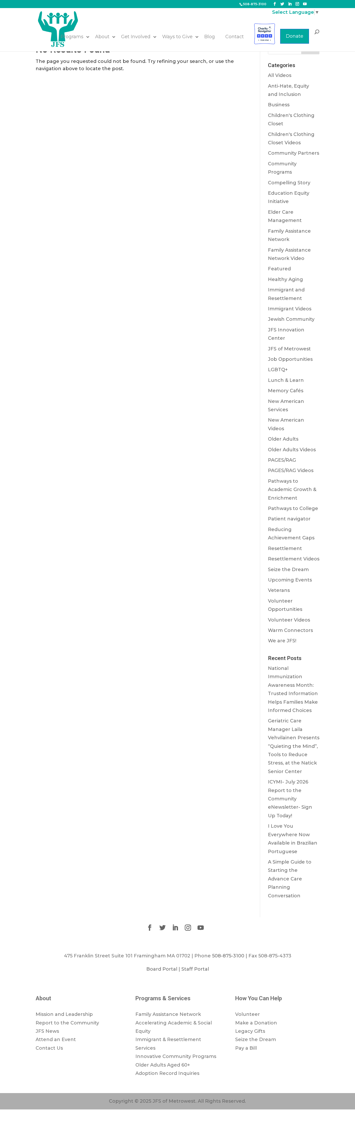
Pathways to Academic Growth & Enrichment (292, 489)
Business (279, 105)
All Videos (279, 75)
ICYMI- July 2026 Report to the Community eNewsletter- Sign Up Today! (290, 799)
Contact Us (49, 1048)
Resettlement (285, 548)
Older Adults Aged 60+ (162, 1065)
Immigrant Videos (289, 309)
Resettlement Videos (293, 559)
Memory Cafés (285, 391)
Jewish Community (291, 319)
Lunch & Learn (286, 380)
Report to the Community (67, 1023)
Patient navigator (289, 519)
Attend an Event (56, 1039)
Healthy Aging (285, 279)
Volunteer (247, 1014)
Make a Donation (256, 1023)
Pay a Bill (246, 1048)
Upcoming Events (290, 580)
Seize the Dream (288, 569)
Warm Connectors (290, 630)
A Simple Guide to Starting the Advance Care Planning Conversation (289, 879)
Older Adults (283, 439)
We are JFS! (282, 641)
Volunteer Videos (289, 620)
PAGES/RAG (282, 460)
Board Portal (161, 969)
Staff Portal (195, 969)
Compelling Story (289, 183)
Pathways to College (293, 508)
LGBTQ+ (278, 370)
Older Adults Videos (292, 450)
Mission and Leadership (64, 1014)
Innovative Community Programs (175, 1056)
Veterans (279, 590)
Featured (279, 269)
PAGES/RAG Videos (290, 470)
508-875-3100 (254, 4)
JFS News (47, 1031)
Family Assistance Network (168, 1014)
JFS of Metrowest (289, 349)
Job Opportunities (290, 359)
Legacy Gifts (250, 1031)
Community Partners (293, 153)
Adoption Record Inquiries (167, 1073)
